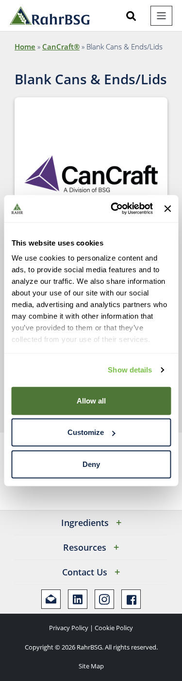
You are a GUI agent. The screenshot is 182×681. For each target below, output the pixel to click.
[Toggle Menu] (161, 16)
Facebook (131, 599)
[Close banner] (167, 208)
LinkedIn (77, 599)
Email (51, 599)
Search (131, 16)
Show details (130, 370)
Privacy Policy (68, 627)
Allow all (91, 400)
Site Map (91, 666)
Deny (91, 464)
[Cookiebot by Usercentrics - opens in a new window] (114, 208)
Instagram (104, 599)
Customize (85, 432)
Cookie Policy (114, 627)
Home (25, 46)
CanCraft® (61, 46)
